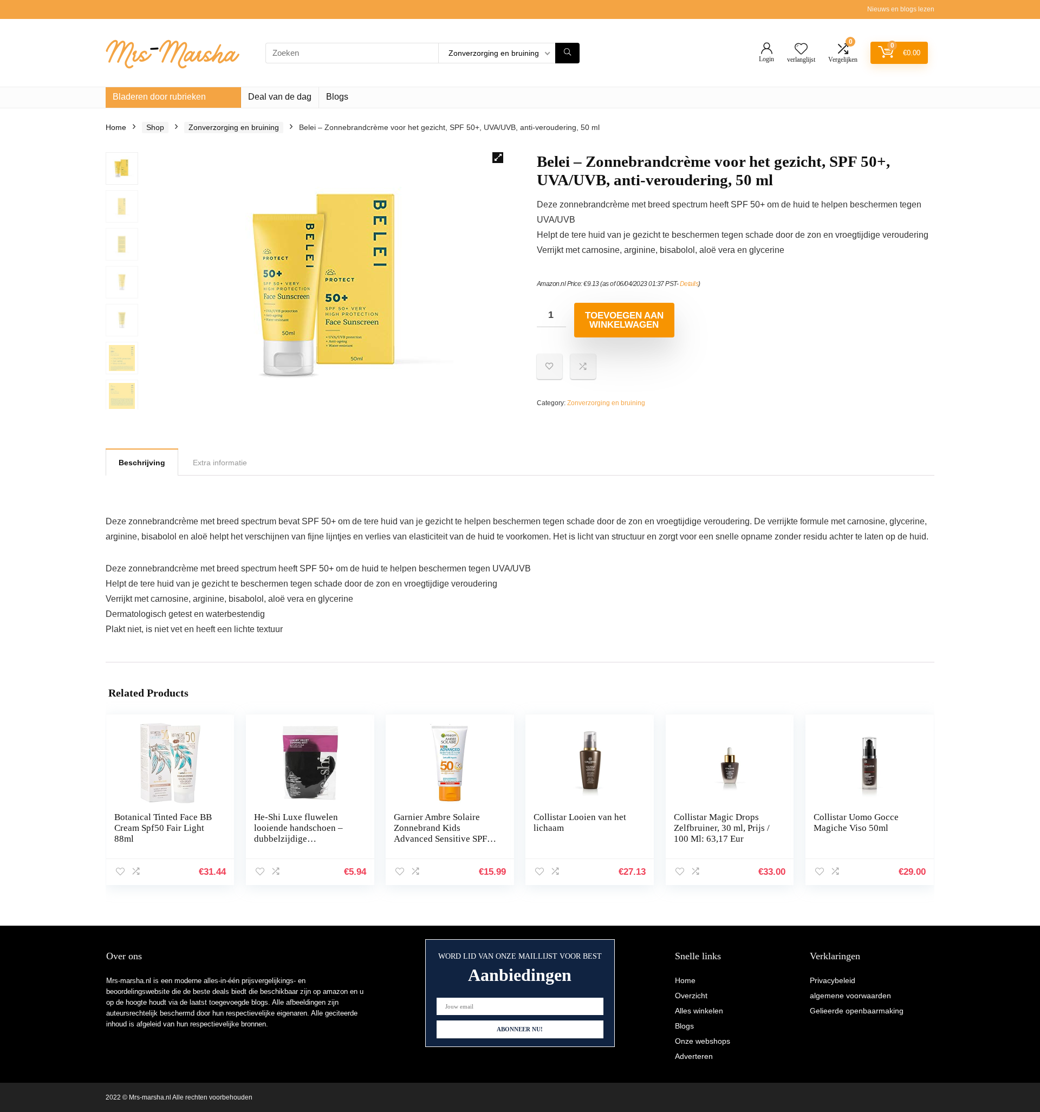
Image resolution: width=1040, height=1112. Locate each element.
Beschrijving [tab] (142, 462)
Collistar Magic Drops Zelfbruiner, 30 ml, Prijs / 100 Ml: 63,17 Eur (722, 828)
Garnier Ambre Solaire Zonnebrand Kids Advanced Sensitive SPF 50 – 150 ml (440, 833)
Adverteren (694, 1056)
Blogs (337, 96)
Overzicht (691, 995)
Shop (155, 127)
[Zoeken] (567, 53)
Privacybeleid (832, 980)
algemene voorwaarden (850, 995)
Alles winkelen (699, 1010)
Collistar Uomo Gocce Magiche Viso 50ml (856, 822)
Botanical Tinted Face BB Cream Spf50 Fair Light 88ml (163, 828)
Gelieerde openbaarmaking (856, 1010)
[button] (497, 157)
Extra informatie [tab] (220, 462)
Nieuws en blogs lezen (900, 9)
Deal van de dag (279, 96)
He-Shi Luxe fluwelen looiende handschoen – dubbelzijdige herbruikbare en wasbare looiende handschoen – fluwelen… (301, 844)
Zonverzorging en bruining (233, 127)
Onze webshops (702, 1041)
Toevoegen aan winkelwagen (624, 320)
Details (689, 284)
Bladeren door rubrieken (159, 96)
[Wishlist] (801, 49)
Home (116, 127)
